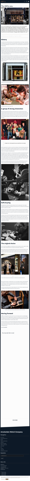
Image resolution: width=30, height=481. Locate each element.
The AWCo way (3, 401)
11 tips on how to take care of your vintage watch (20, 374)
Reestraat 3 (2, 464)
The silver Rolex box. (4, 415)
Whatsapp (2, 468)
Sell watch (2, 437)
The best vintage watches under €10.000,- (6, 374)
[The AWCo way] (7, 396)
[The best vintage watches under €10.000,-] (7, 369)
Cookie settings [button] (3, 479)
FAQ (1, 447)
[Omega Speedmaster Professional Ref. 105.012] (7, 342)
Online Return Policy (4, 438)
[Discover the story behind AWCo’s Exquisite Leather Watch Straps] (9, 358)
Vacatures (2, 449)
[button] (24, 1)
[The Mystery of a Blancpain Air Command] (20, 342)
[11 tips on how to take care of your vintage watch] (20, 369)
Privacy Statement (3, 443)
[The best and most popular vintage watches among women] (8, 384)
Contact (2, 448)
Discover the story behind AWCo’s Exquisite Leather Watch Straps (9, 361)
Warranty (2, 442)
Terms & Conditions (4, 444)
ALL (16, 477)
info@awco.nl (3, 469)
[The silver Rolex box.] (7, 410)
